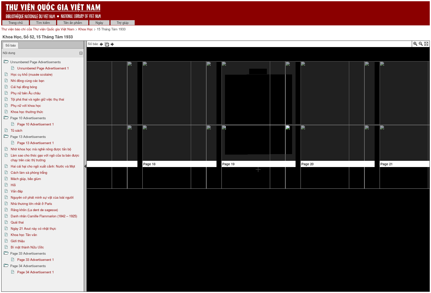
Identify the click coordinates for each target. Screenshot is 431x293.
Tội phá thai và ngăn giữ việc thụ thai (37, 99)
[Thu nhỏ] (421, 44)
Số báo (10, 45)
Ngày (99, 22)
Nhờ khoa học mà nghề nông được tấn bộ (41, 149)
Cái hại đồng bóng (24, 86)
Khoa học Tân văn (24, 234)
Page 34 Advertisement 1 (35, 272)
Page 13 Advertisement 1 (35, 142)
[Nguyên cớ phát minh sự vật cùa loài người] (337, 73)
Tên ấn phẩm (72, 22)
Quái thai (17, 222)
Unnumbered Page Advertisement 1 (43, 68)
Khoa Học (85, 29)
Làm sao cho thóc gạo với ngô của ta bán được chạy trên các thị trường (45, 157)
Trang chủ (15, 22)
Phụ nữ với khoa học (26, 105)
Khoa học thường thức (27, 111)
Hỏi (13, 184)
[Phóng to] (415, 44)
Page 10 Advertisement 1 (35, 124)
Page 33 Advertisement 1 (35, 259)
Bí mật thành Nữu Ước (27, 247)
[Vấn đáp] (258, 71)
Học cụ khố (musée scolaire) (31, 74)
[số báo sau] (112, 43)
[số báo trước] (101, 43)
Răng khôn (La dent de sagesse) (34, 209)
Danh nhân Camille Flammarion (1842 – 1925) (44, 216)
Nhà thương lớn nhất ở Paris (31, 203)
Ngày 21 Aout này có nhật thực (33, 228)
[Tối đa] (426, 44)
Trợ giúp (122, 22)
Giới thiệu (18, 240)
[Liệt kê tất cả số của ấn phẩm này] (107, 43)
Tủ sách (16, 130)
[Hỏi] (157, 71)
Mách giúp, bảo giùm (26, 178)
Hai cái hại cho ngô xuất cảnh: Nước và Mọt (43, 166)
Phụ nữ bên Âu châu (25, 93)
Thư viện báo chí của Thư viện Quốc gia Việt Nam (37, 29)
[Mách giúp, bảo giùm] (99, 111)
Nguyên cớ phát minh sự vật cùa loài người (42, 197)
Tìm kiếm (43, 22)
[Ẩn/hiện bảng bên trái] (85, 166)
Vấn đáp (17, 191)
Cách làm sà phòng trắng (29, 172)
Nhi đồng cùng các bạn (27, 80)
